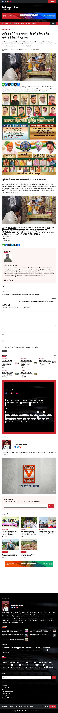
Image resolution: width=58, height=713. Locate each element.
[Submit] (54, 677)
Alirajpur (21, 414)
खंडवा (31, 664)
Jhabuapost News (10, 7)
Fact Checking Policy (7, 691)
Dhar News (25, 400)
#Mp (23, 412)
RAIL (10, 664)
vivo (14, 664)
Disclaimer (5, 689)
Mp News (4, 29)
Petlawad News (23, 358)
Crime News (17, 400)
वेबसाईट (3, 341)
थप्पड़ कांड (19, 419)
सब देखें (55, 513)
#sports (41, 412)
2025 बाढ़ (7, 414)
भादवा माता (39, 419)
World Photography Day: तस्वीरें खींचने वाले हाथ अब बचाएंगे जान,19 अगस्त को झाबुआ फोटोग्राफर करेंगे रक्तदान (7, 362)
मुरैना (12, 421)
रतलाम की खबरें (6, 240)
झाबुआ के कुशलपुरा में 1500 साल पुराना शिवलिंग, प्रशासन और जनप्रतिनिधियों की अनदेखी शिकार (21, 294)
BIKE (27, 414)
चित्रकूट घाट (8, 419)
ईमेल (3, 334)
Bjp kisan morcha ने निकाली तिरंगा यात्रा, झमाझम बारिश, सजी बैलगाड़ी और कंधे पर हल (7, 373)
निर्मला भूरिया (33, 419)
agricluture (14, 414)
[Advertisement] (29, 580)
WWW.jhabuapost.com (12, 232)
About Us (4, 685)
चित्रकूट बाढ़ (14, 419)
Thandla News (34, 405)
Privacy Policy (6, 696)
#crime (7, 412)
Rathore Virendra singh (12, 49)
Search (51, 506)
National (5, 664)
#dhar (13, 412)
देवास (28, 419)
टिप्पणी (3, 310)
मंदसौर (47, 419)
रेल (16, 421)
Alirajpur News (9, 400)
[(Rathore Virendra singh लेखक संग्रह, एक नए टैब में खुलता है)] (3, 50)
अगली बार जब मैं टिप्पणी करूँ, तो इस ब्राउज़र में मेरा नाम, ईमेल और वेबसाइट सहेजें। (21, 347)
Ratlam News (18, 405)
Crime (36, 414)
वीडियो (48, 227)
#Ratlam (35, 412)
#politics (29, 412)
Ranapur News (9, 405)
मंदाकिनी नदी (8, 421)
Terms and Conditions (8, 698)
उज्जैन (22, 664)
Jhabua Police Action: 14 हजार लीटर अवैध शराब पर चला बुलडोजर (26, 373)
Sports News (26, 405)
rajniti (8, 29)
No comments (28, 49)
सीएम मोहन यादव (27, 421)
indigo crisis (42, 414)
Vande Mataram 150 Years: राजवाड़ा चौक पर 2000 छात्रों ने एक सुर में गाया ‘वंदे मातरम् (44, 361)
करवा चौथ (26, 664)
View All (54, 355)
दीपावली (24, 419)
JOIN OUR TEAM (6, 693)
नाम (2, 328)
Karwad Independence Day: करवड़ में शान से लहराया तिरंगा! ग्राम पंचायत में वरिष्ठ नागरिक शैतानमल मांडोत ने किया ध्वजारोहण (26, 362)
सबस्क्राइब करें (23, 229)
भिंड (43, 419)
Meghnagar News (10, 402)
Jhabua (49, 414)
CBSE (31, 414)
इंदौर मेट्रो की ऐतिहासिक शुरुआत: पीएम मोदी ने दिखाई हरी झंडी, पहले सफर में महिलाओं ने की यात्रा (36, 301)
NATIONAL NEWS (25, 402)
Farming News (33, 400)
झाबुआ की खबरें (6, 238)
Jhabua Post (12, 227)
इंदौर (18, 664)
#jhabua (18, 412)
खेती (35, 664)
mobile (50, 662)
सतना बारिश (20, 421)
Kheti (45, 662)
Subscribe (53, 706)
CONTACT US (5, 687)
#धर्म (46, 412)
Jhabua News (4, 358)
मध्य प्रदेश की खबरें (7, 236)
